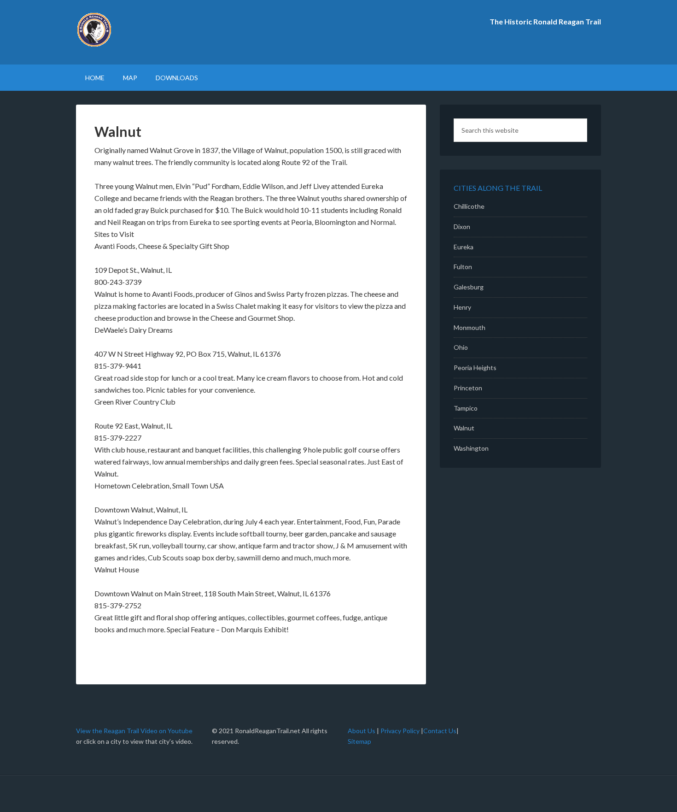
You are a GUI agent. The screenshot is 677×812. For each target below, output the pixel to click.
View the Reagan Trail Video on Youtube (134, 731)
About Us (362, 731)
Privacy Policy (400, 731)
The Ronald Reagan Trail (154, 32)
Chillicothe (469, 206)
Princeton (468, 388)
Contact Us (439, 731)
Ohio (461, 347)
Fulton (463, 267)
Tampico (466, 408)
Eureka (463, 247)
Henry (462, 307)
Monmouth (469, 327)
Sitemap (359, 741)
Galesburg (469, 287)
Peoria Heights (475, 367)
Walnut (464, 428)
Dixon (462, 226)
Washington (471, 448)
